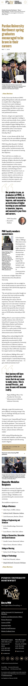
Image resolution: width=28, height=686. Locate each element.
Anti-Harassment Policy (15, 669)
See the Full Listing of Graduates (11, 447)
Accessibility (4, 667)
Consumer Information (13, 667)
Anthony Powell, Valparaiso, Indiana (13, 513)
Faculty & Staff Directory (8, 628)
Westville (20, 651)
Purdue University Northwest (9, 10)
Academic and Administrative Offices (11, 617)
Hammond (6, 653)
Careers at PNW (5, 623)
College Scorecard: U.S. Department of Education (12, 613)
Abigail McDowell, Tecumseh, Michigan (14, 563)
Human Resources (6, 620)
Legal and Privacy (5, 669)
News (19, 10)
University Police (6, 625)
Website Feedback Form (8, 631)
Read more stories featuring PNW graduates (10, 453)
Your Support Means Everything (10, 605)
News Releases (5, 11)
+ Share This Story (7, 93)
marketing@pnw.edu (7, 675)
